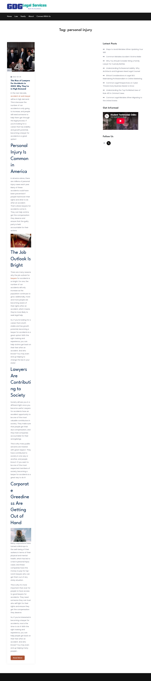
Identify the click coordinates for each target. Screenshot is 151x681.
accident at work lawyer (20, 96)
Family (23, 16)
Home (9, 16)
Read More (17, 658)
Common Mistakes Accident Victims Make (123, 56)
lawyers (14, 278)
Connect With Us (44, 16)
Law (16, 16)
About (31, 16)
